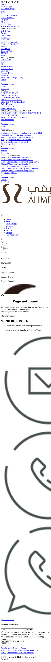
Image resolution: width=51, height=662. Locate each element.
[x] (2, 660)
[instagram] (6, 660)
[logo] (8, 620)
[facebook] (4, 660)
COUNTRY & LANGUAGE (13, 641)
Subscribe (28, 630)
